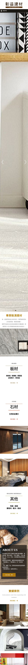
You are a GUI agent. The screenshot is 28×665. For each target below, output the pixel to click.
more (12, 383)
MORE (7, 575)
